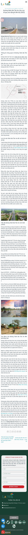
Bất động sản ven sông (7, 413)
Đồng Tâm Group (23, 384)
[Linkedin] (20, 522)
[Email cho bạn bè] (15, 432)
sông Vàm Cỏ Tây (22, 394)
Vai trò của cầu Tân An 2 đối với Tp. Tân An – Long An (21, 439)
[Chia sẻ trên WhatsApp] (8, 432)
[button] (26, 2)
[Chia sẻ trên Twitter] (13, 432)
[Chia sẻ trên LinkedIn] (20, 432)
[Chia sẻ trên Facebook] (10, 432)
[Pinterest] (16, 522)
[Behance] (14, 526)
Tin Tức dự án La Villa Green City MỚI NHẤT (14, 8)
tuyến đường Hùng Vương (20, 147)
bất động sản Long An (19, 371)
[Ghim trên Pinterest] (18, 432)
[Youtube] (12, 522)
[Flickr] (24, 522)
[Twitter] (8, 522)
